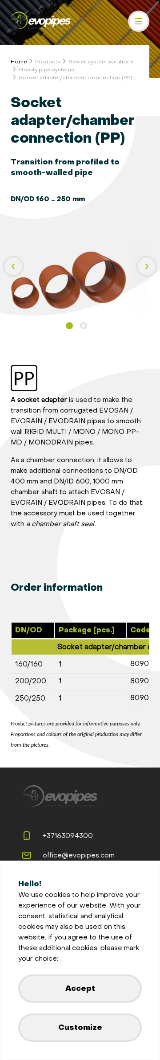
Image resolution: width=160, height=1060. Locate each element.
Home (19, 61)
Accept (80, 988)
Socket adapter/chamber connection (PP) (75, 77)
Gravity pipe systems (46, 69)
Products (47, 61)
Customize (80, 1027)
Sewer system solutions (101, 61)
